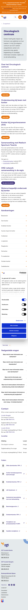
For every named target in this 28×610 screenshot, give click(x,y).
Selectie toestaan (14, 330)
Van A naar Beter (8, 8)
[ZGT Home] (14, 544)
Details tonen (19, 320)
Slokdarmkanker (5, 261)
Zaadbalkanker (5, 266)
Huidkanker (4, 236)
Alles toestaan (14, 325)
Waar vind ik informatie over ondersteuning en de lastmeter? (13, 378)
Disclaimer (3, 596)
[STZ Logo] (14, 601)
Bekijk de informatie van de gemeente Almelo (13, 12)
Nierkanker (4, 251)
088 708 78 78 (5, 557)
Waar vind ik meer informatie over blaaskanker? (13, 363)
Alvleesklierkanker (8, 161)
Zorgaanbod (6, 23)
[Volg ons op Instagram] (14, 585)
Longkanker (4, 241)
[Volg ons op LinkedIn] (11, 585)
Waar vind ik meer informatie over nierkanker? (13, 355)
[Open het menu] (25, 17)
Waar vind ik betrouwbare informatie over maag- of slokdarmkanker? (13, 401)
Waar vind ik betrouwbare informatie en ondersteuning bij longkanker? (13, 393)
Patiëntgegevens (4, 594)
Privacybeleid (4, 590)
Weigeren (14, 335)
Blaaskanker (4, 215)
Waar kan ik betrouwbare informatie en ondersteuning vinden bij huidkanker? (13, 386)
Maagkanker (4, 246)
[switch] (24, 304)
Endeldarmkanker (6, 225)
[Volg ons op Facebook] (9, 585)
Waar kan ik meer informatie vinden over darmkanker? (12, 370)
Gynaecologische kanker (8, 231)
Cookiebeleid (4, 592)
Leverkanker (6, 163)
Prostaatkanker (5, 256)
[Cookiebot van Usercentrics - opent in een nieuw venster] (19, 273)
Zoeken (15, 17)
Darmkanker (4, 220)
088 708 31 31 (5, 580)
